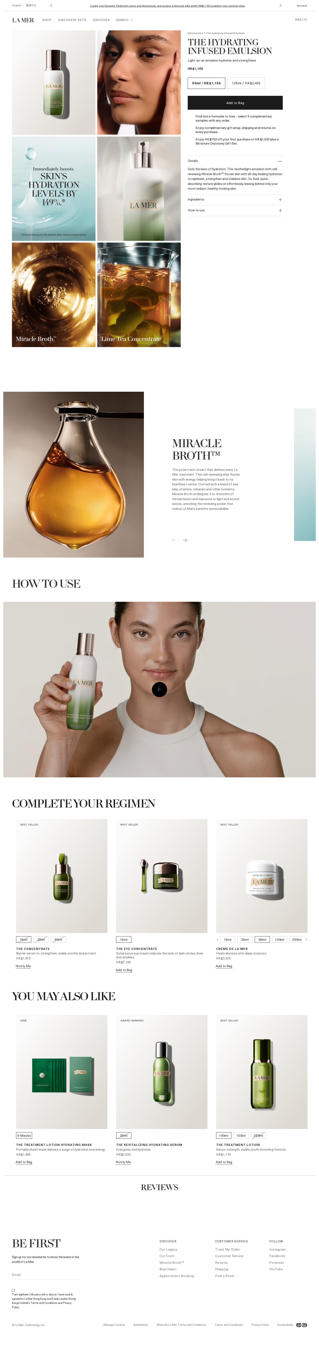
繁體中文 (31, 5)
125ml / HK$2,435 (246, 83)
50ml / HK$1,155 (206, 83)
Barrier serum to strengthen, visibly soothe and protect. (56, 953)
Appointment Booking (177, 1275)
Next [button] (306, 939)
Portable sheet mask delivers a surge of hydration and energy (60, 1149)
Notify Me (23, 966)
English (16, 5)
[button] (51, 5)
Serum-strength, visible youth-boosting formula (251, 1149)
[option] (53, 82)
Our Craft (167, 1255)
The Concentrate (33, 948)
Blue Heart (168, 1269)
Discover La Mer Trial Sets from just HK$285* (167, 6)
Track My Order (227, 1249)
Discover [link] (101, 20)
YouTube (276, 1269)
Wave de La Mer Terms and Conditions (181, 1325)
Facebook (277, 1255)
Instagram (277, 1249)
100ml (279, 939)
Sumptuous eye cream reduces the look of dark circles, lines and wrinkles (159, 955)
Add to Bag (235, 102)
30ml (41, 939)
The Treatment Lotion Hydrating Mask (54, 1144)
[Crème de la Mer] (25, 19)
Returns (221, 1262)
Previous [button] (217, 939)
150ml (241, 1135)
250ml (297, 939)
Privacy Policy (260, 1325)
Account (302, 5)
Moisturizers (195, 33)
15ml (24, 939)
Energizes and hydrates (133, 1149)
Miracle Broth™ (172, 1262)
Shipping (221, 1269)
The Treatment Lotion (238, 1144)
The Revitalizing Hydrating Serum (149, 1144)
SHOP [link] (47, 20)
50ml (58, 939)
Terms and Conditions (229, 1325)
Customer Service (229, 1255)
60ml (262, 939)
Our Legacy (169, 1249)
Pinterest (276, 1262)
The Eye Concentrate (136, 948)
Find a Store (224, 1275)
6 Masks (24, 1135)
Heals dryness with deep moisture (241, 953)
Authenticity (140, 1325)
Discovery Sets (72, 20)
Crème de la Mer (232, 948)
